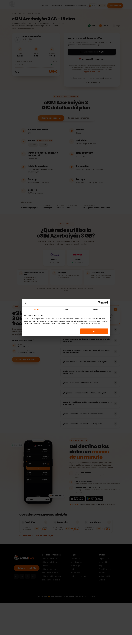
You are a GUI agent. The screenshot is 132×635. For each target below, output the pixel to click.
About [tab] (95, 309)
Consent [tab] (37, 309)
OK (94, 331)
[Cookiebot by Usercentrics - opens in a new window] (99, 302)
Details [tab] (66, 309)
